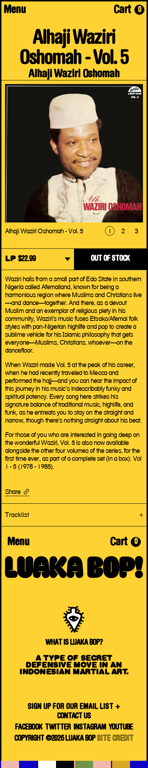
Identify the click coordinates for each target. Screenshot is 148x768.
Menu (15, 10)
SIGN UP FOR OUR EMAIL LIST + (74, 707)
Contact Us (74, 716)
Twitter (58, 728)
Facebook (28, 728)
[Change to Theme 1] (18, 764)
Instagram (90, 728)
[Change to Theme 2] (55, 764)
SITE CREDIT (115, 739)
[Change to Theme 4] (129, 764)
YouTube (120, 728)
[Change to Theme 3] (92, 764)
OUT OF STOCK (110, 259)
